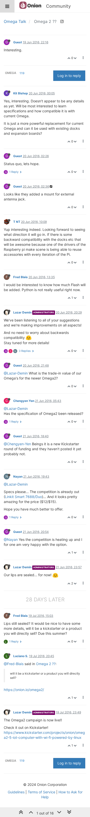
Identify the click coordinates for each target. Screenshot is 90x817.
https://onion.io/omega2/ (24, 690)
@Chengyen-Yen (17, 444)
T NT (16, 222)
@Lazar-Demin (16, 373)
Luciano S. (20, 656)
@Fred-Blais (14, 664)
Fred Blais (20, 277)
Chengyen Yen (23, 401)
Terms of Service (41, 792)
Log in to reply (69, 75)
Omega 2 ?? (46, 664)
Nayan (17, 476)
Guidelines (16, 792)
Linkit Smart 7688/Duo (23, 497)
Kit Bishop (20, 93)
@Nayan (11, 539)
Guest (17, 42)
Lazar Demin (22, 312)
